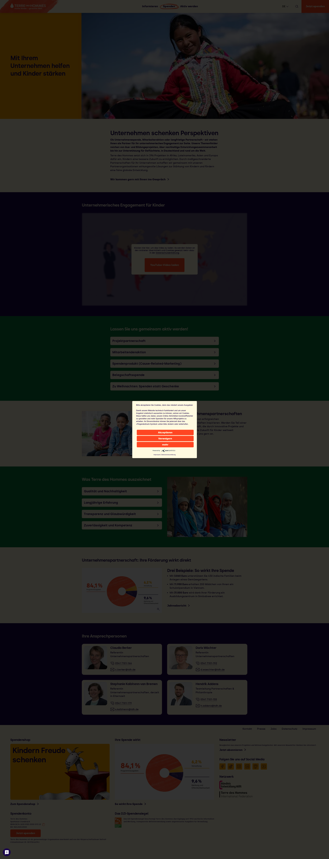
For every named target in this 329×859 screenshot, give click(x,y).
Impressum (157, 454)
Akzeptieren (165, 432)
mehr (165, 444)
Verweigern (165, 438)
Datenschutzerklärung (169, 454)
